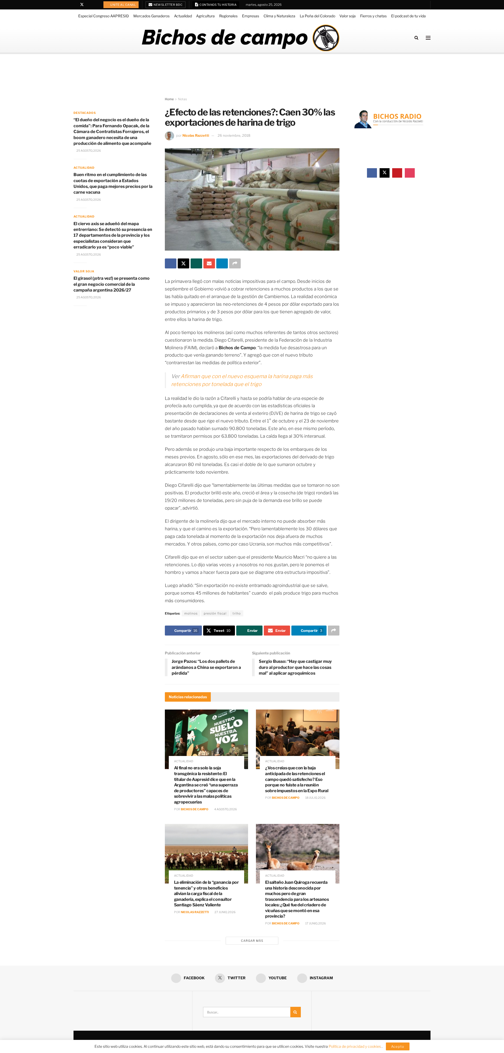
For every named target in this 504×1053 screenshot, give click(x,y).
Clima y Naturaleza (279, 16)
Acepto (397, 1046)
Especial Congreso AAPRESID (103, 16)
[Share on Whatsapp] (196, 263)
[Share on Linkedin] (222, 263)
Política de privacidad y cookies (355, 1046)
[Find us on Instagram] (95, 4)
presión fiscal (215, 613)
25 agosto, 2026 (88, 150)
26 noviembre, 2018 (234, 135)
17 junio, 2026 (315, 923)
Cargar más (252, 941)
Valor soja (347, 16)
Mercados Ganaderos (151, 16)
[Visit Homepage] (240, 37)
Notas (182, 99)
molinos (191, 613)
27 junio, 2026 (224, 912)
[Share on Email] (209, 263)
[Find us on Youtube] (88, 4)
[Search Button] (416, 38)
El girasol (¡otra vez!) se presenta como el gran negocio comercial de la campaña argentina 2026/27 (112, 284)
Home (169, 99)
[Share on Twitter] (183, 263)
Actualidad (183, 16)
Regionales (228, 16)
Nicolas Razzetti (195, 135)
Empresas (250, 16)
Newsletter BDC (168, 5)
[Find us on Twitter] (82, 4)
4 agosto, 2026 (225, 809)
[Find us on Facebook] (75, 4)
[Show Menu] (428, 38)
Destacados (85, 113)
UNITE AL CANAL (123, 5)
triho (237, 613)
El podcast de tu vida (408, 16)
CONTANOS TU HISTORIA (218, 5)
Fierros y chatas (373, 16)
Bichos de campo (194, 809)
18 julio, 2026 (315, 798)
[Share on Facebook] (170, 263)
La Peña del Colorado (317, 16)
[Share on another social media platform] (235, 263)
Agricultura (205, 16)
